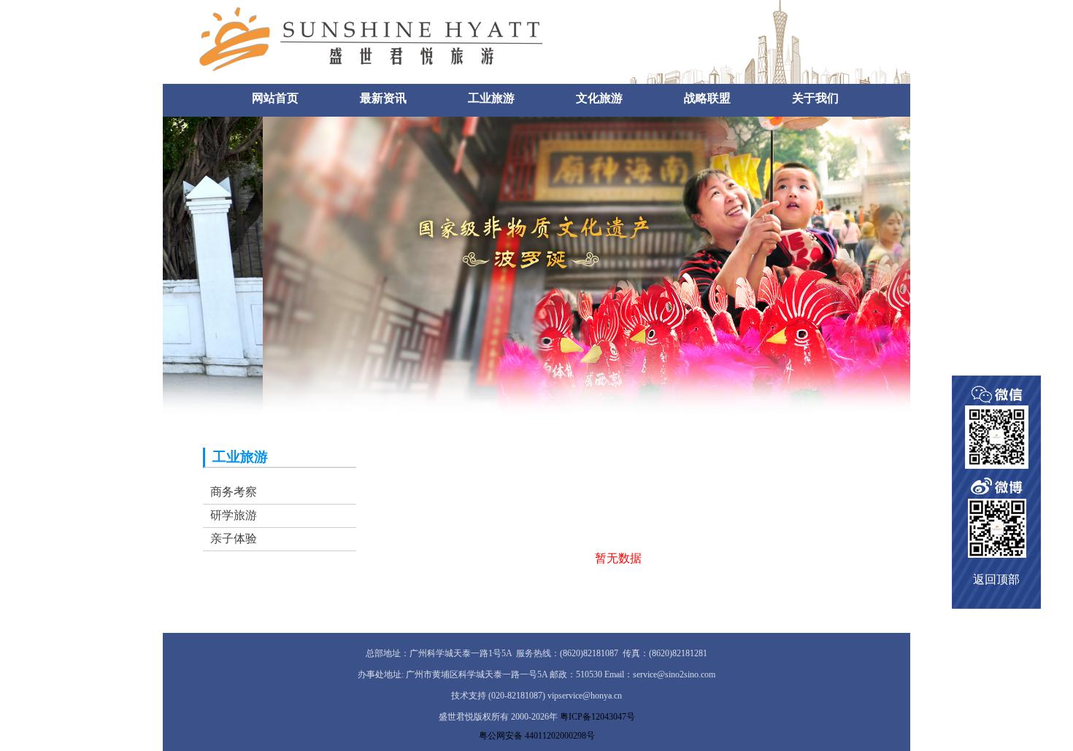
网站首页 (275, 98)
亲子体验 (233, 538)
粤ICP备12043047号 (597, 717)
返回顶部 (996, 579)
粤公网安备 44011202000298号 (537, 735)
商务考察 (233, 492)
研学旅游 (233, 515)
